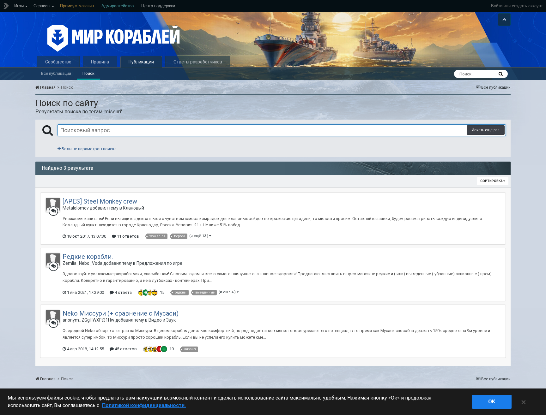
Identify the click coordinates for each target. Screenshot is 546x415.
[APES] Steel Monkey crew (100, 201)
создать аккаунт (527, 5)
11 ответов (127, 236)
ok (491, 402)
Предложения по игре (159, 263)
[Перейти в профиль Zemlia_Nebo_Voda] (53, 260)
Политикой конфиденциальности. (144, 405)
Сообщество (58, 61)
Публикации (141, 61)
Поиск (88, 73)
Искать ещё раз (486, 130)
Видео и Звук (162, 320)
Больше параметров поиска (89, 148)
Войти (496, 5)
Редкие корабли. (88, 256)
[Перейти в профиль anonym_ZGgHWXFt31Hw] (53, 317)
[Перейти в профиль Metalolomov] (53, 205)
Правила (100, 61)
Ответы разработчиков (197, 61)
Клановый (133, 207)
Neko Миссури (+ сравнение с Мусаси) (121, 313)
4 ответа (123, 292)
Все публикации (56, 73)
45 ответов (125, 349)
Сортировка (491, 181)
